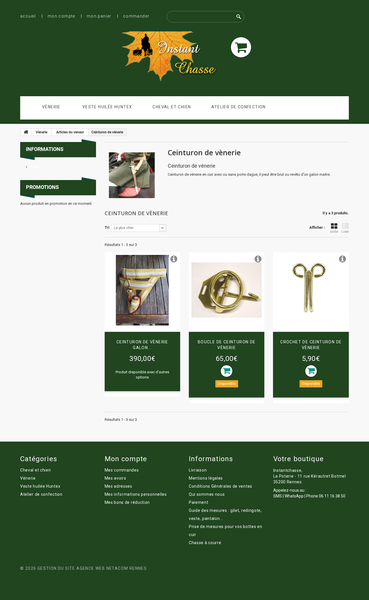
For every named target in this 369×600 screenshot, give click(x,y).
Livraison (198, 470)
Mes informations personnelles (136, 494)
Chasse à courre (205, 542)
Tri (107, 227)
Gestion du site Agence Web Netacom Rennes (92, 568)
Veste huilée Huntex (107, 107)
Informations (44, 149)
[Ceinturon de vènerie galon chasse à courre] (142, 290)
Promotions (42, 187)
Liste (345, 232)
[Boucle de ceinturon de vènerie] (226, 290)
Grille (334, 232)
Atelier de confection (238, 107)
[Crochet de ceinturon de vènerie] (311, 290)
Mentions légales (206, 478)
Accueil (28, 16)
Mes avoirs (115, 478)
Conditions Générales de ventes (220, 486)
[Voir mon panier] (241, 47)
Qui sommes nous (207, 494)
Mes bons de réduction (127, 502)
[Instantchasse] (174, 57)
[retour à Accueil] (25, 132)
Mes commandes (122, 470)
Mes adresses (118, 486)
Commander (136, 16)
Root (34, 167)
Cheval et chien (172, 107)
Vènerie (51, 107)
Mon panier (99, 16)
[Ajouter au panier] (226, 371)
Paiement (198, 502)
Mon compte (61, 16)
